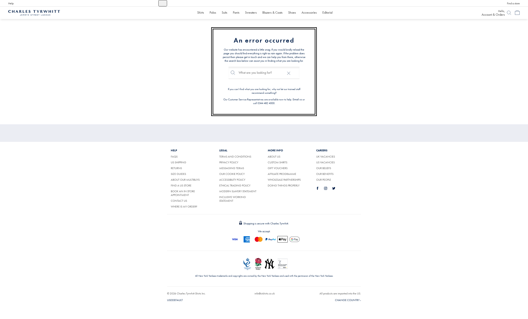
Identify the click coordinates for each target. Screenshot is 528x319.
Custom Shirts (277, 162)
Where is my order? (184, 206)
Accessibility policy (232, 179)
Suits (224, 12)
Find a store (513, 3)
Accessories (309, 12)
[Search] (509, 13)
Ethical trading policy (234, 185)
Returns (176, 168)
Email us (297, 99)
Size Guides (178, 174)
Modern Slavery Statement (237, 191)
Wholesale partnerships (284, 179)
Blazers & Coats (272, 12)
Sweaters (251, 12)
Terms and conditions (235, 156)
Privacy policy (228, 162)
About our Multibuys (185, 179)
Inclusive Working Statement (232, 199)
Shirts (200, 12)
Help (11, 3)
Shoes (292, 12)
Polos (213, 12)
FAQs (174, 156)
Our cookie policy (232, 174)
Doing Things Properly (283, 185)
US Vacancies (325, 162)
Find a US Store (181, 185)
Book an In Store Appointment (183, 193)
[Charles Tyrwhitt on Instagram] (328, 188)
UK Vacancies (325, 156)
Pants (236, 12)
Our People (323, 179)
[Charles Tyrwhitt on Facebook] (320, 188)
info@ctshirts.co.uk (265, 293)
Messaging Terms (231, 168)
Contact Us (179, 201)
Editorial (327, 12)
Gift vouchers (278, 168)
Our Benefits (325, 174)
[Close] (288, 73)
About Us (274, 156)
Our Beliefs (323, 168)
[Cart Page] (517, 13)
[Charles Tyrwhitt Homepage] (34, 12)
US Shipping (178, 162)
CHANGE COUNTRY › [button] (348, 300)
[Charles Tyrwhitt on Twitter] (336, 188)
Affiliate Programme (282, 174)
